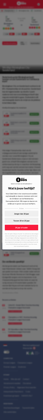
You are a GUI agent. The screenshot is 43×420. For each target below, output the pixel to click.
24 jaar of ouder (21, 228)
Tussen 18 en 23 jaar (21, 221)
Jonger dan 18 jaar (21, 214)
